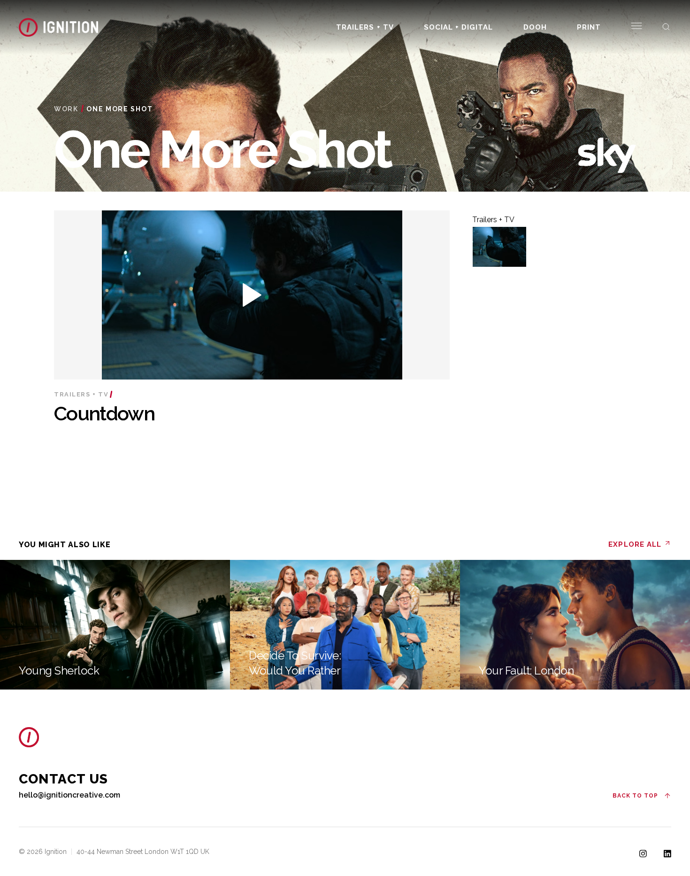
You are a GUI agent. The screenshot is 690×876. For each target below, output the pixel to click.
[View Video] (252, 295)
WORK (66, 109)
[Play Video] (499, 247)
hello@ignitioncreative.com (69, 795)
